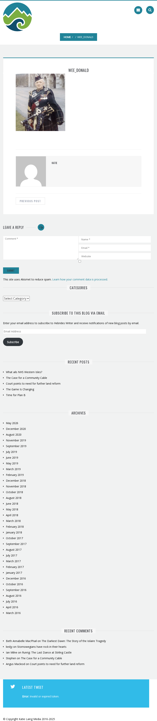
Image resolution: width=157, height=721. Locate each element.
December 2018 (16, 480)
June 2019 (12, 457)
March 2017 (13, 561)
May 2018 (12, 509)
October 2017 (14, 538)
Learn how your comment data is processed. (80, 279)
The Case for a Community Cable (27, 378)
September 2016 (16, 590)
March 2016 (13, 613)
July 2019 (11, 452)
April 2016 (12, 607)
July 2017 (11, 555)
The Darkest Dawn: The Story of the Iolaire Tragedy (74, 641)
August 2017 (13, 549)
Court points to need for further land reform (33, 383)
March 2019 (13, 469)
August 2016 (13, 595)
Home (67, 37)
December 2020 (16, 429)
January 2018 (14, 532)
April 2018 (12, 515)
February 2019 (15, 475)
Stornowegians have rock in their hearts (41, 646)
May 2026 (12, 423)
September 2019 (16, 446)
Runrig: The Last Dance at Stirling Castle (47, 652)
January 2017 (14, 572)
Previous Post (30, 201)
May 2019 (12, 463)
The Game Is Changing (20, 389)
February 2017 (15, 567)
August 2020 (13, 434)
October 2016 (14, 584)
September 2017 (16, 544)
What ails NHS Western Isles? (24, 372)
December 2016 (16, 578)
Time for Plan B (15, 395)
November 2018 (16, 486)
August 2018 (13, 498)
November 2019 (16, 440)
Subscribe (13, 342)
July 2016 (11, 601)
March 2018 (13, 521)
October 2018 (14, 492)
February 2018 (15, 526)
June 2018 (12, 503)
